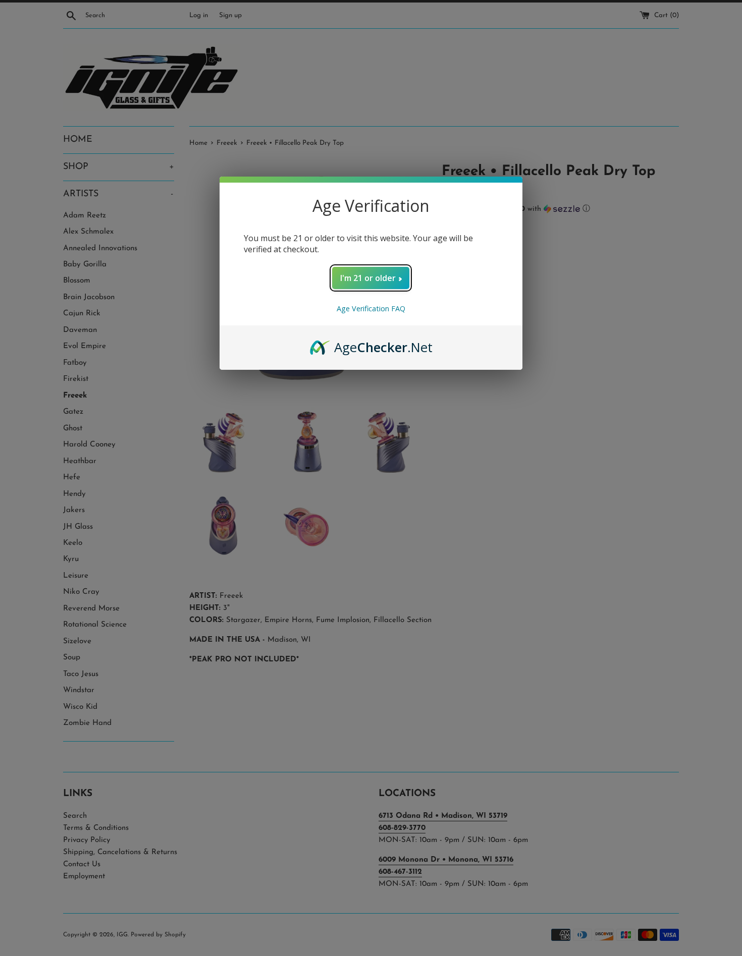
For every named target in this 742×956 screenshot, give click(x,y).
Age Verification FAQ (371, 308)
